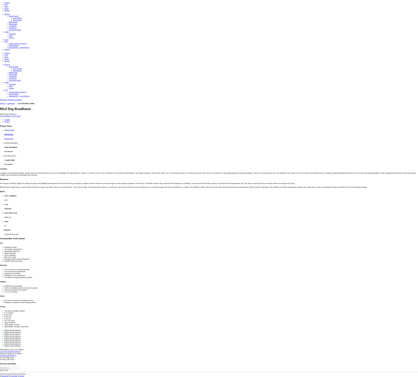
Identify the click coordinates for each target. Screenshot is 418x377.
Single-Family (13, 16)
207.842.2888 (5, 355)
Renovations (17, 20)
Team (11, 36)
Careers (11, 38)
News (6, 7)
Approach (12, 34)
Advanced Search (15, 30)
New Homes (17, 18)
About (6, 8)
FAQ (6, 5)
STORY (7, 120)
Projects (7, 10)
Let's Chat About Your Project (10, 352)
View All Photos (5, 116)
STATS (6, 122)
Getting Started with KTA (18, 44)
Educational (13, 24)
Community (13, 26)
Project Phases (14, 45)
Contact (7, 3)
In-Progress (13, 28)
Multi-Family (13, 22)
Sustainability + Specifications (19, 47)
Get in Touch (16, 116)
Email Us (13, 355)
